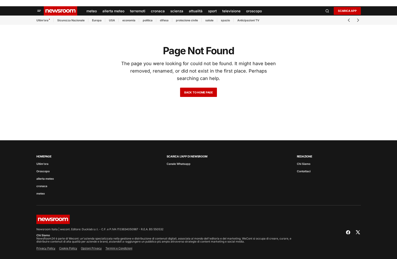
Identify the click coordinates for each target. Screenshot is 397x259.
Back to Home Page (198, 92)
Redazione (304, 156)
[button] (39, 11)
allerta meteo (45, 178)
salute (209, 20)
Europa (97, 20)
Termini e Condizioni (118, 248)
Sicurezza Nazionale (71, 20)
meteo (40, 193)
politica (147, 20)
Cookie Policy (68, 248)
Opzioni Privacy (91, 248)
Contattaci (304, 171)
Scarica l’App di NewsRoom (187, 156)
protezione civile (187, 20)
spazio (225, 20)
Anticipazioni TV (248, 20)
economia (128, 20)
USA (112, 20)
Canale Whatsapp (179, 164)
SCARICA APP (347, 11)
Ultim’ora (42, 20)
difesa (164, 20)
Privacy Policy (45, 248)
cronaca (41, 186)
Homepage (43, 156)
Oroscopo (43, 171)
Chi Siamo (303, 164)
